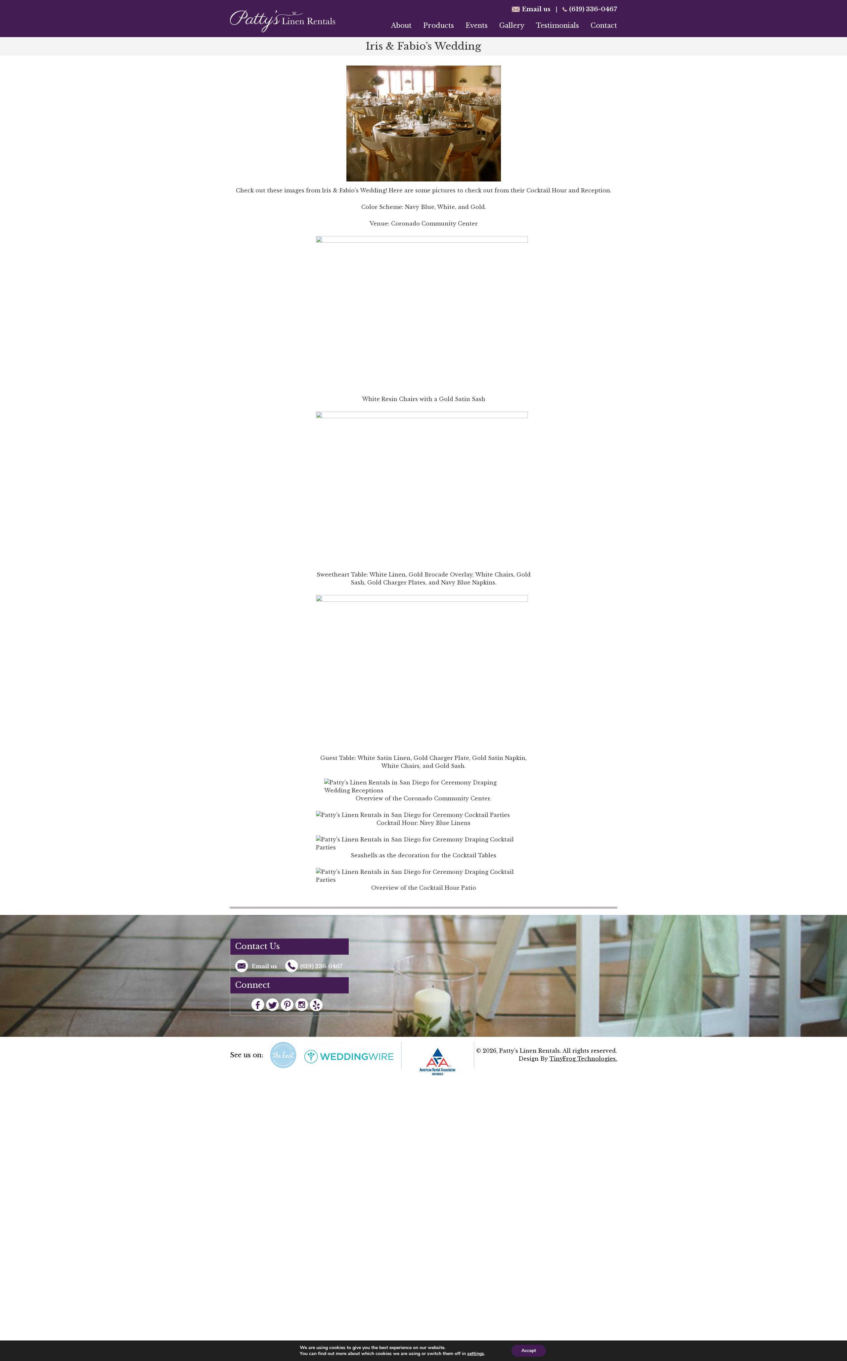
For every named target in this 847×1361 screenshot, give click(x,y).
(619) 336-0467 (593, 9)
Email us (536, 9)
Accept (528, 1350)
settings (475, 1354)
